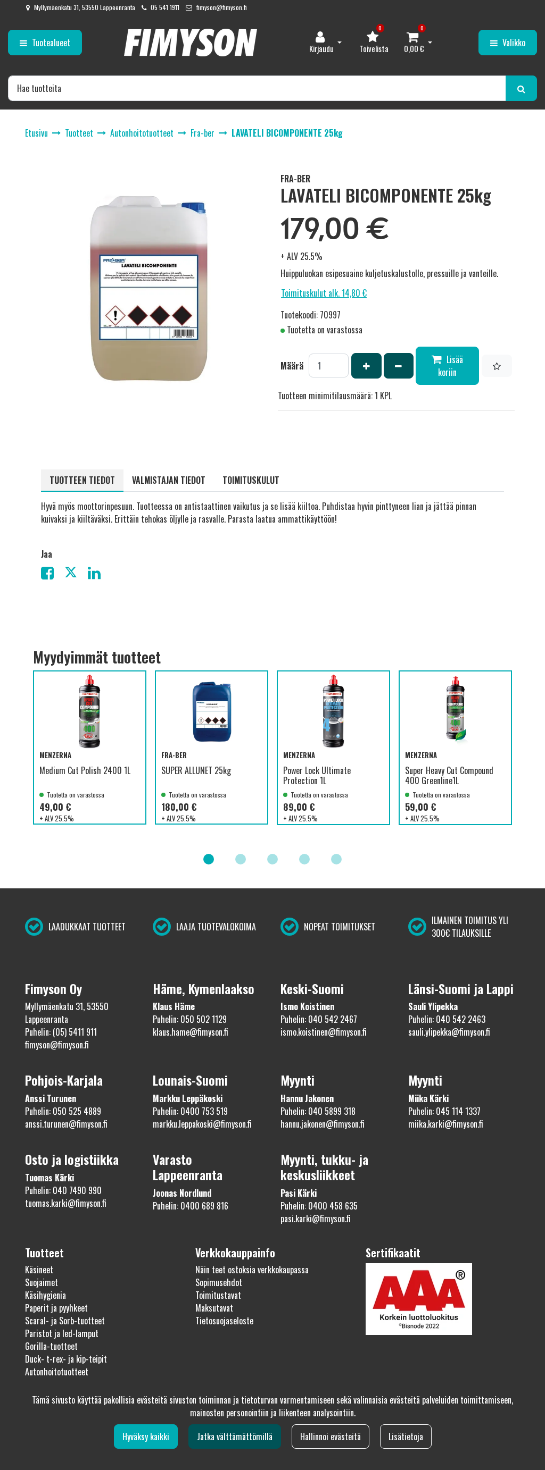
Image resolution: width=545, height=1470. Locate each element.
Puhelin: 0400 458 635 (319, 1205)
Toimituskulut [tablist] (250, 480)
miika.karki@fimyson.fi (445, 1124)
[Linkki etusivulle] (190, 42)
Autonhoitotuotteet (56, 1371)
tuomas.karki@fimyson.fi (65, 1203)
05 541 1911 (165, 7)
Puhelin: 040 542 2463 (446, 1019)
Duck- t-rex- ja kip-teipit (66, 1359)
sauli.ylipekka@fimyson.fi (449, 1032)
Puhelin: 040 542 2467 (318, 1019)
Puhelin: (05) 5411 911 (61, 1032)
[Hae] (521, 88)
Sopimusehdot (218, 1282)
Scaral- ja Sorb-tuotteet (65, 1320)
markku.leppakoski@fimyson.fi (202, 1124)
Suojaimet (41, 1282)
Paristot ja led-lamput (61, 1333)
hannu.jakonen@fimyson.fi (322, 1124)
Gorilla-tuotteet (51, 1346)
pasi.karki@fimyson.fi (315, 1218)
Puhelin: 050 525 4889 (63, 1111)
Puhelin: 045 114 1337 (444, 1111)
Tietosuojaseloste (224, 1320)
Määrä (291, 365)
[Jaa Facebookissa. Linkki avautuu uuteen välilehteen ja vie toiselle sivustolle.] (52, 574)
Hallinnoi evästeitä (330, 1436)
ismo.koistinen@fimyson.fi (323, 1032)
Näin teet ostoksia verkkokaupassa (252, 1269)
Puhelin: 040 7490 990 (63, 1190)
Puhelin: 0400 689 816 (190, 1205)
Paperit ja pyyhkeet (56, 1307)
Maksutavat (214, 1307)
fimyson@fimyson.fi (221, 7)
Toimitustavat (218, 1295)
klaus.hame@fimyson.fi (190, 1032)
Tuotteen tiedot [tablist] (82, 480)
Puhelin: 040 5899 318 (318, 1111)
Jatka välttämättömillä (234, 1436)
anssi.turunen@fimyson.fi (66, 1124)
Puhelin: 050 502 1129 (190, 1019)
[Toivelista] (497, 366)
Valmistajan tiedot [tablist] (168, 480)
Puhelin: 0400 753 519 (190, 1111)
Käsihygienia (45, 1295)
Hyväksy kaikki (145, 1436)
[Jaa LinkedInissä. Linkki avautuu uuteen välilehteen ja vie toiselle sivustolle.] (98, 574)
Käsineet (39, 1269)
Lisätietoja (406, 1436)
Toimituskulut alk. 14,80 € (324, 293)
